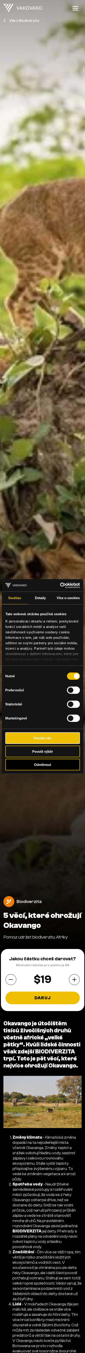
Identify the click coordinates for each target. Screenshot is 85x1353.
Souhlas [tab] (14, 598)
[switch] (73, 690)
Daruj (42, 997)
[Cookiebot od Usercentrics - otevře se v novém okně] (60, 585)
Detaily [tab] (40, 598)
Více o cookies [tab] (68, 598)
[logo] (22, 8)
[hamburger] (75, 8)
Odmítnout (42, 765)
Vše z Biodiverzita (24, 20)
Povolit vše (42, 738)
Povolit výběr (42, 751)
